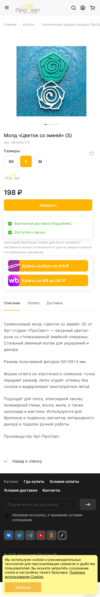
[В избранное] (91, 154)
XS (11, 161)
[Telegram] (30, 535)
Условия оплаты (64, 481)
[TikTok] (62, 535)
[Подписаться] (88, 504)
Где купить (34, 481)
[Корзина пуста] (92, 7)
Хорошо (23, 587)
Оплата (33, 303)
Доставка (55, 303)
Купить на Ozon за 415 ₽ (45, 265)
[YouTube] (41, 535)
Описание (12, 303)
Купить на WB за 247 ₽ (44, 280)
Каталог (11, 481)
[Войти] (83, 7)
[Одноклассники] (51, 535)
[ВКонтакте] (9, 535)
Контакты (51, 490)
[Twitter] (19, 535)
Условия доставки (20, 490)
